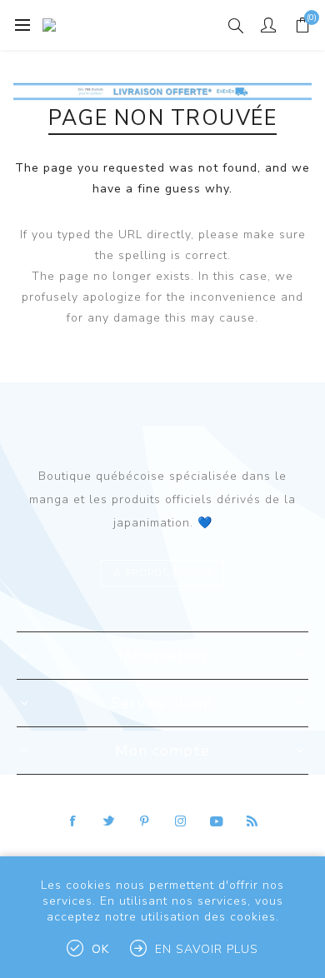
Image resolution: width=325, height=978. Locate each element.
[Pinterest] (145, 821)
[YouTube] (216, 821)
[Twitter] (109, 821)
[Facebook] (73, 821)
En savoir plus (206, 949)
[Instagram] (181, 821)
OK (100, 949)
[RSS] (252, 821)
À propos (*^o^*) (162, 573)
